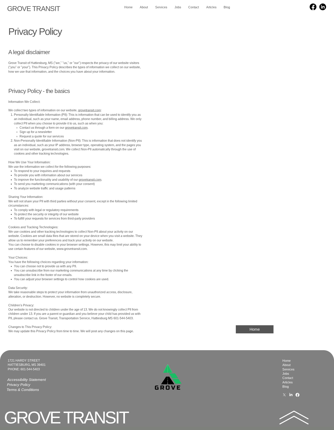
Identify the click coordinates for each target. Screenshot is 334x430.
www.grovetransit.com (72, 248)
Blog (285, 386)
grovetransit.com (89, 110)
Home (286, 360)
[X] (284, 395)
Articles (287, 382)
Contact (287, 378)
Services (288, 369)
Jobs (285, 373)
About (286, 365)
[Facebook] (313, 6)
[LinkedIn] (322, 6)
